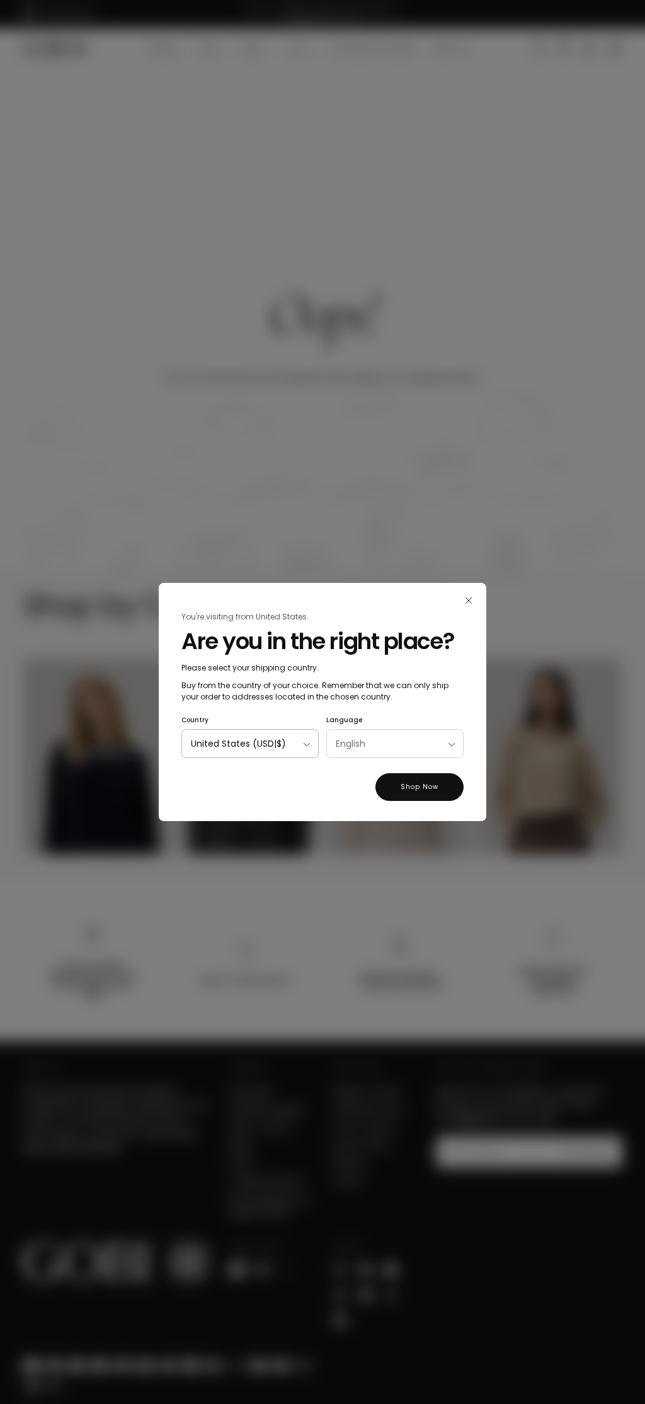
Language (344, 720)
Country (194, 720)
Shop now (419, 786)
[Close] (469, 600)
